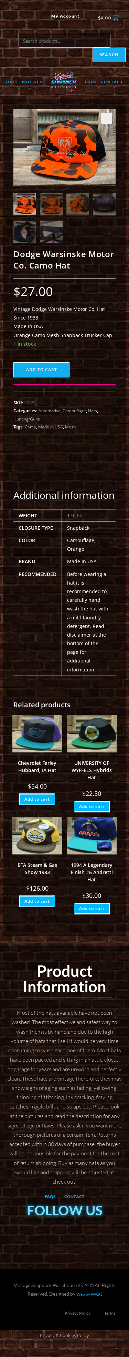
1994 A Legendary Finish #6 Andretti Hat (92, 872)
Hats (12, 82)
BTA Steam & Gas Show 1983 (37, 868)
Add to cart (41, 370)
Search (109, 54)
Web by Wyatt (89, 1294)
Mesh (70, 427)
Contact (112, 82)
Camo (30, 427)
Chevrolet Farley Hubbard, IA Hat (37, 766)
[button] (106, 118)
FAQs (91, 82)
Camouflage (74, 411)
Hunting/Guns (26, 419)
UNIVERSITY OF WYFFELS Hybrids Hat (92, 770)
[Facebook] (12, 18)
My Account (65, 16)
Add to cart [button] (37, 799)
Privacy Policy (77, 1313)
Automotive (50, 411)
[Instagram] (24, 18)
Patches (32, 82)
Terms (109, 1313)
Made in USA (50, 427)
